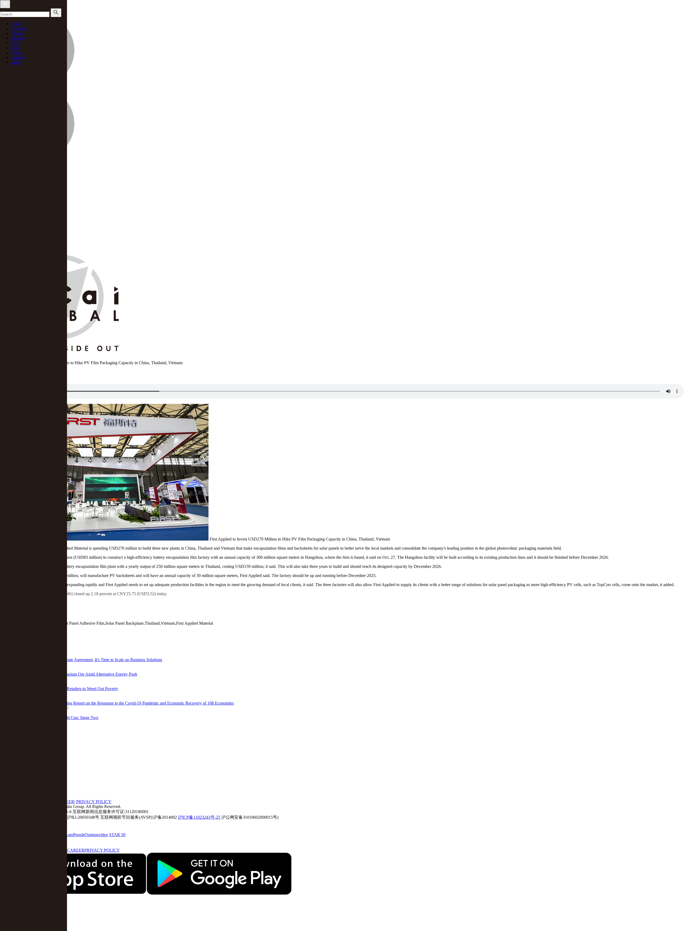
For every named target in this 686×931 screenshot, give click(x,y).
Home (16, 23)
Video (16, 62)
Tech (15, 43)
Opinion (18, 57)
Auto (15, 48)
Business (18, 38)
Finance (17, 33)
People (16, 52)
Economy (19, 28)
